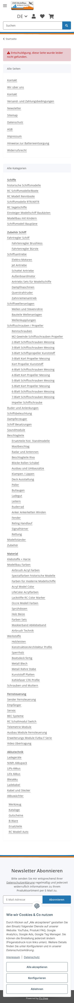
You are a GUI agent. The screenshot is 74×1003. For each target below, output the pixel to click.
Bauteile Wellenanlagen (27, 314)
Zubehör (12, 545)
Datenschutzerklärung (20, 882)
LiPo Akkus (13, 768)
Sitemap (12, 115)
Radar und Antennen (25, 452)
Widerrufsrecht (17, 150)
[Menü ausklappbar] (5, 5)
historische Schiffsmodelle (24, 185)
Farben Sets (19, 619)
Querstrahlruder (22, 292)
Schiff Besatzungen (19, 424)
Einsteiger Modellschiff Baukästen (28, 212)
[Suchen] (66, 25)
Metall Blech (20, 663)
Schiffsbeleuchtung (19, 413)
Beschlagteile (15, 435)
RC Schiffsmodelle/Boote (22, 191)
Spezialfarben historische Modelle (33, 575)
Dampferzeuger (17, 419)
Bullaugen (18, 490)
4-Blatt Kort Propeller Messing (31, 375)
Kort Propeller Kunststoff (27, 364)
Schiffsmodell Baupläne (22, 223)
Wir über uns (15, 87)
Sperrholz (18, 652)
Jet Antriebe (19, 265)
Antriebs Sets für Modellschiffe (31, 281)
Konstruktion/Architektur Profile (32, 647)
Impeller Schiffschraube (27, 402)
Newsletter (14, 108)
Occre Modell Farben (25, 603)
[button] (34, 16)
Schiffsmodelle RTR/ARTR (23, 202)
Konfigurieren (37, 978)
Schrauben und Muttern (22, 685)
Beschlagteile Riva (23, 457)
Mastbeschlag (20, 446)
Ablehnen (37, 989)
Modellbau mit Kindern (22, 218)
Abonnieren (56, 899)
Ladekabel (13, 785)
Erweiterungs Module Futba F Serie (29, 738)
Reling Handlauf (22, 523)
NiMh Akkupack (17, 763)
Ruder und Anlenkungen (23, 408)
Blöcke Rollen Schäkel (25, 463)
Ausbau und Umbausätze (28, 468)
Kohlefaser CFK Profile (26, 680)
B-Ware (13, 821)
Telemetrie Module (19, 727)
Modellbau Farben (19, 564)
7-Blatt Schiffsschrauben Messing (33, 397)
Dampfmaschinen (23, 287)
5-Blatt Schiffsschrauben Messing (33, 380)
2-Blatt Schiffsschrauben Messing (33, 342)
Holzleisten (19, 641)
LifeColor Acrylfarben (25, 592)
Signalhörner (20, 528)
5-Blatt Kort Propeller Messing (31, 386)
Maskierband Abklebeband (29, 625)
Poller (15, 485)
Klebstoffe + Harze (19, 559)
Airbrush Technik (23, 630)
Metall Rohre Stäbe (24, 669)
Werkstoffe (14, 636)
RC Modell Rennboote (21, 196)
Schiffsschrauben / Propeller (25, 325)
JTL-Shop (43, 998)
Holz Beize (18, 614)
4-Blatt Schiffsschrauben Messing (33, 369)
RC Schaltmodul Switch (21, 721)
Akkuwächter (15, 796)
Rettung (17, 534)
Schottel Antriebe (23, 270)
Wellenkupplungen (24, 320)
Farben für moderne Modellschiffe (34, 581)
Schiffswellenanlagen (20, 303)
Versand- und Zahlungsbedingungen (30, 101)
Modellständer (16, 539)
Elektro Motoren (22, 259)
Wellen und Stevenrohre (27, 309)
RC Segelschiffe (17, 207)
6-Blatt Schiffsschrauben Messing (33, 391)
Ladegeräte (14, 757)
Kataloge (14, 810)
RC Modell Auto (18, 832)
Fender (16, 517)
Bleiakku (12, 779)
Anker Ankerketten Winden (29, 512)
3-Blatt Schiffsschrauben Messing (33, 347)
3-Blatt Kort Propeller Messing (31, 358)
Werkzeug (15, 804)
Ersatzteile (15, 826)
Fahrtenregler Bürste (25, 248)
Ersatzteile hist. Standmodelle (31, 441)
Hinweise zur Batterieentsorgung (28, 143)
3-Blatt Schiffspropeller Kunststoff (33, 353)
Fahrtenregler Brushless (27, 243)
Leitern (16, 501)
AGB (10, 129)
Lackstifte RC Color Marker (28, 597)
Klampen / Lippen (23, 474)
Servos (11, 710)
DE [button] (20, 16)
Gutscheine (16, 815)
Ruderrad (18, 507)
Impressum (13, 957)
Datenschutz (32, 957)
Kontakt (12, 80)
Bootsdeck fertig (22, 658)
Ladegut (17, 496)
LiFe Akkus (13, 774)
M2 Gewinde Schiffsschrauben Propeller (37, 336)
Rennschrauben (22, 331)
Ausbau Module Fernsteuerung (27, 732)
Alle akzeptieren (37, 967)
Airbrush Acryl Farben (26, 570)
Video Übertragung (19, 743)
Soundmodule (16, 430)
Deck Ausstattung (23, 479)
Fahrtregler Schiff (18, 237)
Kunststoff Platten (23, 674)
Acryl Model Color (23, 586)
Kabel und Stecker (18, 790)
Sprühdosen (19, 608)
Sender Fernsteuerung (21, 699)
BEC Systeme (15, 716)
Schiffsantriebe (17, 254)
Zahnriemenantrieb (24, 298)
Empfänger (14, 705)
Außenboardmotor (23, 276)
